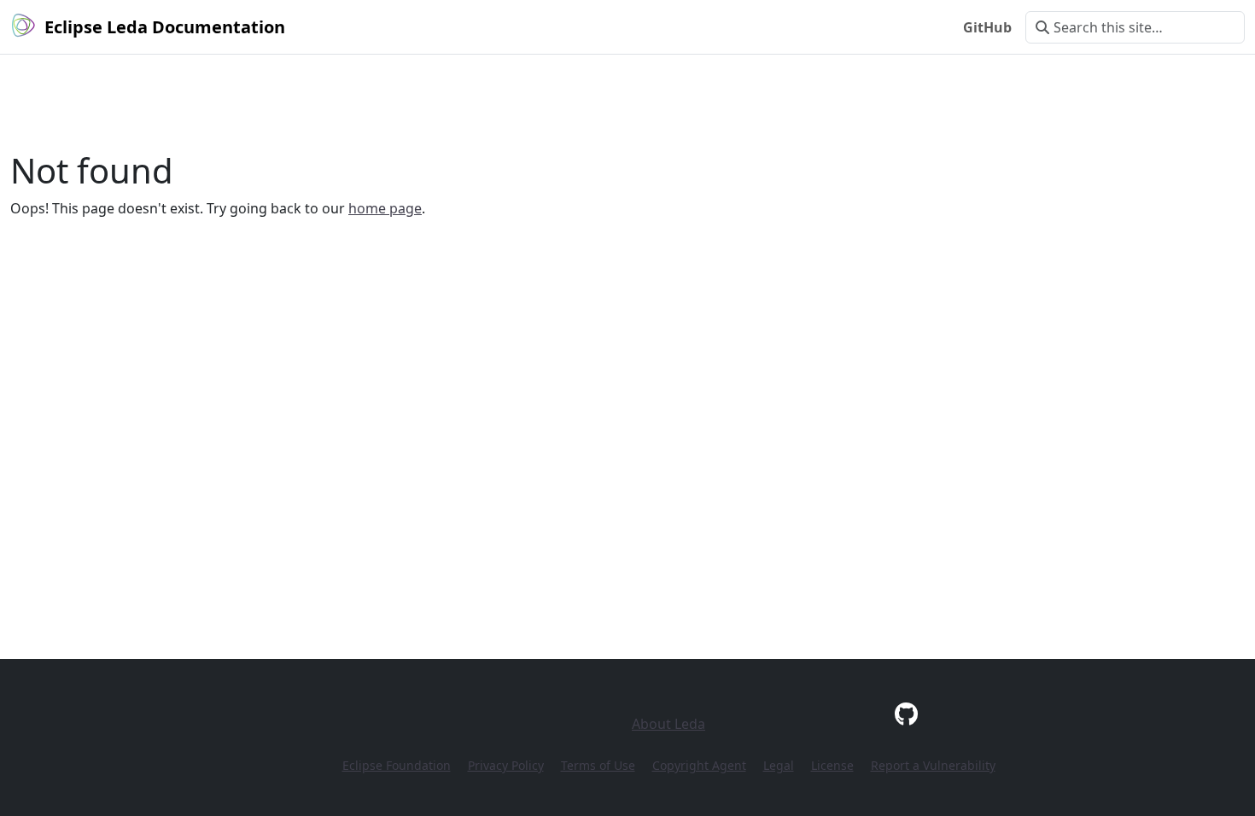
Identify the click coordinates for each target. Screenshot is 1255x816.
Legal (778, 765)
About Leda (668, 723)
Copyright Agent (699, 765)
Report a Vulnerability (933, 765)
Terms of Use (598, 765)
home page (385, 208)
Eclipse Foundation (396, 765)
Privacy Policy (506, 765)
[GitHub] (906, 713)
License (832, 765)
